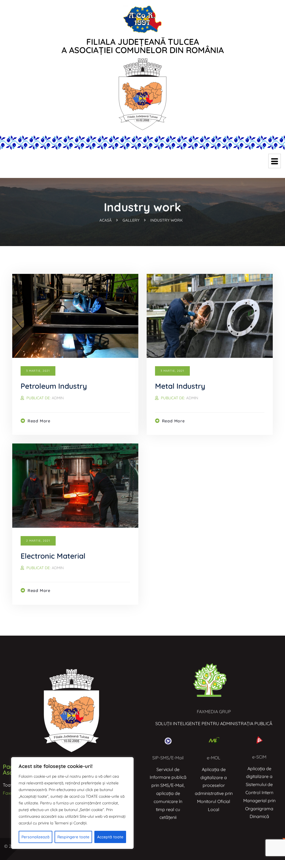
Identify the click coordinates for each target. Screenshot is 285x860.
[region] (72, 803)
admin (58, 397)
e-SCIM (259, 757)
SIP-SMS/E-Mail (168, 757)
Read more (39, 420)
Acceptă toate (110, 836)
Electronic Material (53, 556)
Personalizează (35, 836)
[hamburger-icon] (274, 161)
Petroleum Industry (54, 386)
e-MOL (213, 757)
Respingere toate (73, 836)
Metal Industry (180, 386)
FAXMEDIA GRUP (214, 711)
